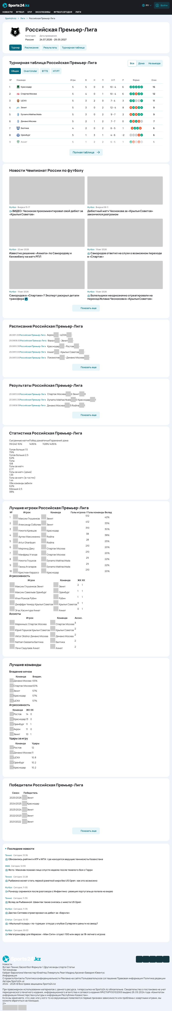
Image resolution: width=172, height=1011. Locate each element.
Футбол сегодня (63, 12)
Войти (164, 5)
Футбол (20, 12)
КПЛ (30, 12)
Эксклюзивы (42, 12)
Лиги (78, 12)
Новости (8, 12)
